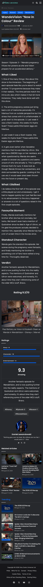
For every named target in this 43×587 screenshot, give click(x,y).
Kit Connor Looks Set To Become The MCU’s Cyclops (27, 516)
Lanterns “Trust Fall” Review (9, 467)
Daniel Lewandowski (10, 26)
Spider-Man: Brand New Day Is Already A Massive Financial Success (26, 526)
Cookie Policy (16, 574)
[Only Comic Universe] (10, 2)
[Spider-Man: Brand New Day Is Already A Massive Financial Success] (7, 527)
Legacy (5, 12)
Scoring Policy (31, 577)
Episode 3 (21, 409)
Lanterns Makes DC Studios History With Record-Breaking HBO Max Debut (30, 469)
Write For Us (15, 570)
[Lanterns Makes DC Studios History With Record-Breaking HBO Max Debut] (31, 459)
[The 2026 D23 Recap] (31, 483)
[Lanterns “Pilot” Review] (11, 483)
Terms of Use (26, 574)
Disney (9, 409)
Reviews (11, 8)
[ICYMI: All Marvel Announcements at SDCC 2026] (7, 557)
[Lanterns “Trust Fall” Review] (11, 459)
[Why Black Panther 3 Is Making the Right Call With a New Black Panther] (7, 547)
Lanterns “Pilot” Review (10, 490)
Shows (20, 12)
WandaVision (29, 12)
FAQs (8, 570)
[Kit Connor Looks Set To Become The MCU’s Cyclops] (7, 518)
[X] (21, 443)
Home (5, 8)
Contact (23, 570)
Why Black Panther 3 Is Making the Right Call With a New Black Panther (27, 546)
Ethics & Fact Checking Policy (16, 577)
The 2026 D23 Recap (30, 490)
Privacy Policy (32, 570)
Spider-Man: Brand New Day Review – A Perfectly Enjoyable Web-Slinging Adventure (26, 536)
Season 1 (34, 409)
